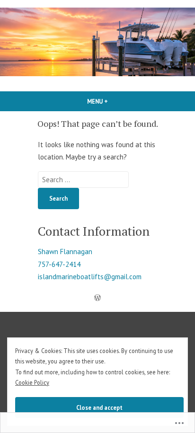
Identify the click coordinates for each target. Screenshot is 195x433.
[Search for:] (83, 179)
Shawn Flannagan (65, 251)
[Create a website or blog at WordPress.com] (97, 298)
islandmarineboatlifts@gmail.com (90, 276)
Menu (113, 101)
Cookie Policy (32, 382)
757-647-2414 (59, 264)
